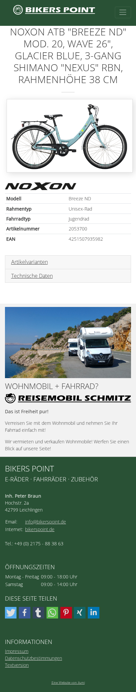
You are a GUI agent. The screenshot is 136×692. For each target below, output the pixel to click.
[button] (11, 612)
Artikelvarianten (29, 262)
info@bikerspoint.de (45, 522)
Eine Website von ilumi (68, 682)
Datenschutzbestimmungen (33, 658)
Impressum (16, 651)
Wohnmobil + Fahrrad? (51, 386)
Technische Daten (32, 275)
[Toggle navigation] (123, 12)
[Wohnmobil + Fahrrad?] (68, 342)
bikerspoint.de (39, 529)
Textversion (17, 665)
